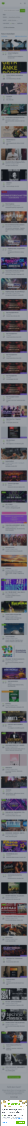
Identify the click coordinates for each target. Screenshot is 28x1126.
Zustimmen (20, 1123)
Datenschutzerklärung (19, 1118)
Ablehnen (4, 1122)
